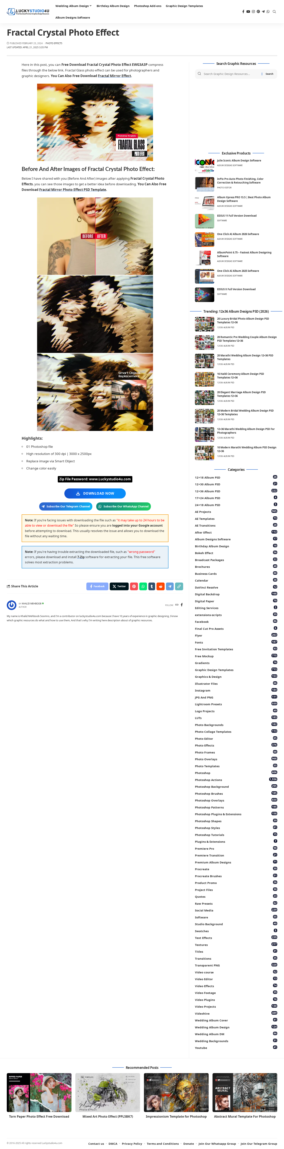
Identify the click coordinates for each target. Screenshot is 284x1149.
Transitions (236, 958)
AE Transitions (236, 525)
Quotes (236, 896)
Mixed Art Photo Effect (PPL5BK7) (107, 1116)
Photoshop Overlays (236, 800)
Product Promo (236, 882)
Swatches (235, 930)
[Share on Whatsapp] (143, 586)
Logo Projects (236, 711)
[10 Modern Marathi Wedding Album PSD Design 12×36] (204, 453)
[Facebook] (243, 12)
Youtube (236, 1047)
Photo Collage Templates (236, 731)
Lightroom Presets (236, 704)
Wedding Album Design (236, 1027)
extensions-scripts (236, 614)
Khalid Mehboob (31, 603)
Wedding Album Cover (236, 1020)
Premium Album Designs (236, 862)
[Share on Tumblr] (151, 586)
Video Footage (236, 992)
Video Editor (236, 979)
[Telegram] (263, 12)
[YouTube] (248, 12)
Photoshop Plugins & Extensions (236, 814)
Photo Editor (224, 187)
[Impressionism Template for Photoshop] (176, 1092)
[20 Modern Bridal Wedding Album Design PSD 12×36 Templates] (204, 416)
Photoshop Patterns (236, 807)
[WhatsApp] (268, 12)
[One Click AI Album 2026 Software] (204, 239)
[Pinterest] (258, 12)
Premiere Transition (236, 855)
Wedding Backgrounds (236, 1040)
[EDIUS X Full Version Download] (204, 294)
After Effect (236, 532)
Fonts (236, 642)
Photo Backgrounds (236, 724)
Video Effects (236, 985)
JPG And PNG (236, 697)
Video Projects (236, 1006)
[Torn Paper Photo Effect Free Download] (39, 1092)
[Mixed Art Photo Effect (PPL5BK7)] (107, 1092)
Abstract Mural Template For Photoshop (245, 1116)
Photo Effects (54, 43)
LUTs (236, 717)
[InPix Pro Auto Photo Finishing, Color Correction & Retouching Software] (204, 184)
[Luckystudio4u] (28, 11)
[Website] (177, 605)
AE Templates (236, 518)
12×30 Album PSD (236, 484)
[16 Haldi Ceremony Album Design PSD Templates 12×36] (204, 379)
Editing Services (235, 607)
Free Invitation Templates (236, 649)
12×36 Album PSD (236, 491)
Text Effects (236, 937)
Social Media (236, 910)
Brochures (236, 566)
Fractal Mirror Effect (114, 76)
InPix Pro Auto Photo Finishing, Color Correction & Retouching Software (240, 180)
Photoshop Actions (236, 779)
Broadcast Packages (236, 559)
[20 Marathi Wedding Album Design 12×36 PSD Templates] (204, 361)
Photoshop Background (236, 786)
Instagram (236, 690)
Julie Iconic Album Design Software (239, 160)
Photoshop (236, 772)
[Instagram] (253, 12)
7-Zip (81, 557)
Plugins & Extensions (235, 841)
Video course (236, 972)
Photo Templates (236, 766)
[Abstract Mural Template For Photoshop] (245, 1092)
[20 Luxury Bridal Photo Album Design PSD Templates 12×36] (204, 324)
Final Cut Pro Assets (235, 628)
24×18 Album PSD (235, 504)
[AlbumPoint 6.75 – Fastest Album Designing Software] (204, 258)
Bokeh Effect (236, 552)
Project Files (236, 889)
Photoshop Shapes (236, 821)
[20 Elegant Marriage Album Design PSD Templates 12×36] (204, 397)
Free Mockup (236, 656)
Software (222, 220)
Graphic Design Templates (236, 669)
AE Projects (236, 511)
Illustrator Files (236, 683)
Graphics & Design (236, 676)
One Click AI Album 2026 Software (238, 234)
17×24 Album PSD (235, 497)
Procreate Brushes (236, 876)
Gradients (236, 662)
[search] (274, 12)
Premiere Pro (236, 848)
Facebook (236, 621)
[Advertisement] (236, 115)
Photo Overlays (236, 759)
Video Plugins (236, 999)
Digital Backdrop (236, 594)
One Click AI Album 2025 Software (238, 271)
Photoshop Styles (236, 827)
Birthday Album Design (236, 546)
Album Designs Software (230, 165)
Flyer (236, 635)
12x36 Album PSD (225, 327)
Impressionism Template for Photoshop (176, 1116)
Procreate (236, 869)
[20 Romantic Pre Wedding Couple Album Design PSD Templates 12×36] (204, 342)
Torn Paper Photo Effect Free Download (39, 1116)
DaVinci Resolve (236, 587)
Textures (236, 944)
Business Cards (236, 573)
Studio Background (236, 924)
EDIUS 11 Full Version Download (237, 215)
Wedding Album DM (236, 1033)
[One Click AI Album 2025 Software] (204, 276)
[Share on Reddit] (160, 586)
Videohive (236, 1013)
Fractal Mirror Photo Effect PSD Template (72, 189)
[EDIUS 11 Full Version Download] (204, 221)
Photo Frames (236, 752)
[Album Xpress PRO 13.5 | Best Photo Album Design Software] (204, 203)
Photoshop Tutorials (236, 834)
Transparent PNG (236, 965)
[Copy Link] (179, 586)
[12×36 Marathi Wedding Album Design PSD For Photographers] (204, 434)
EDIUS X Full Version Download (236, 289)
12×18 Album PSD (236, 477)
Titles (236, 951)
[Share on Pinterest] (134, 586)
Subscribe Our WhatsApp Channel (126, 506)
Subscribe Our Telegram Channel (68, 506)
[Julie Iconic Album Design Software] (204, 166)
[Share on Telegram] (170, 586)
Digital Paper (236, 601)
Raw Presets (236, 903)
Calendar (236, 580)
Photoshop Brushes (236, 793)
